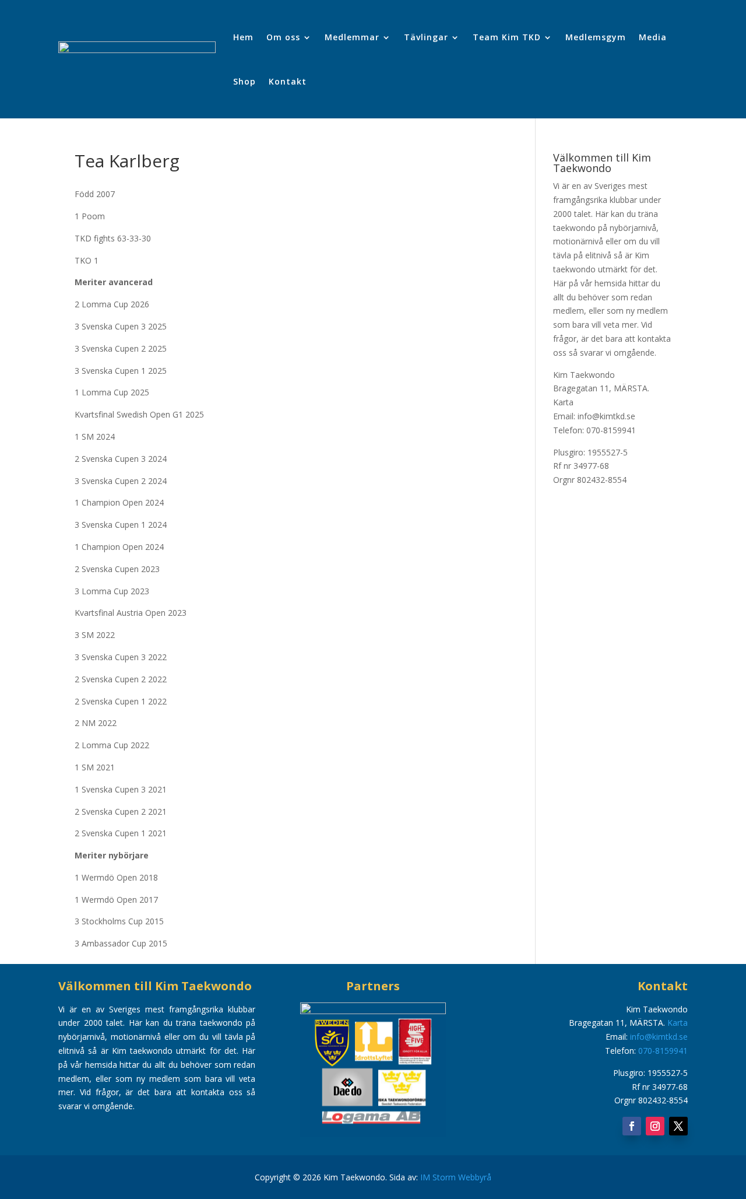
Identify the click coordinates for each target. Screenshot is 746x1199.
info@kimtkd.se (659, 1036)
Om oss (283, 37)
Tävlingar (426, 37)
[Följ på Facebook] (631, 1126)
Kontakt (288, 81)
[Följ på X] (678, 1126)
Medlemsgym (595, 37)
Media (653, 37)
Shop (244, 81)
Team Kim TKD (507, 37)
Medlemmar (352, 37)
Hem (243, 37)
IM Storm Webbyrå (455, 1177)
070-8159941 (663, 1050)
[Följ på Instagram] (655, 1126)
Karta (563, 402)
